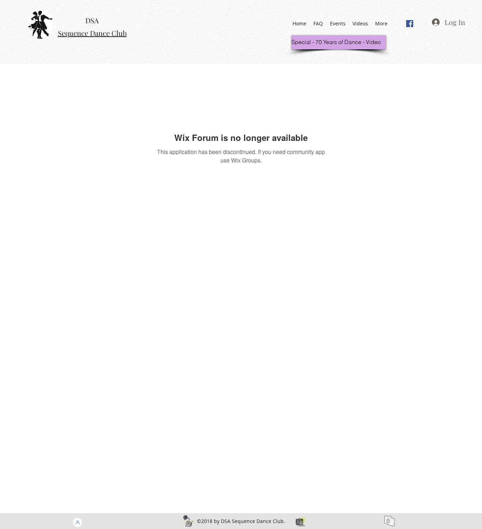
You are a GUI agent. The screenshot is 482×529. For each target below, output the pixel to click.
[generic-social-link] (409, 23)
